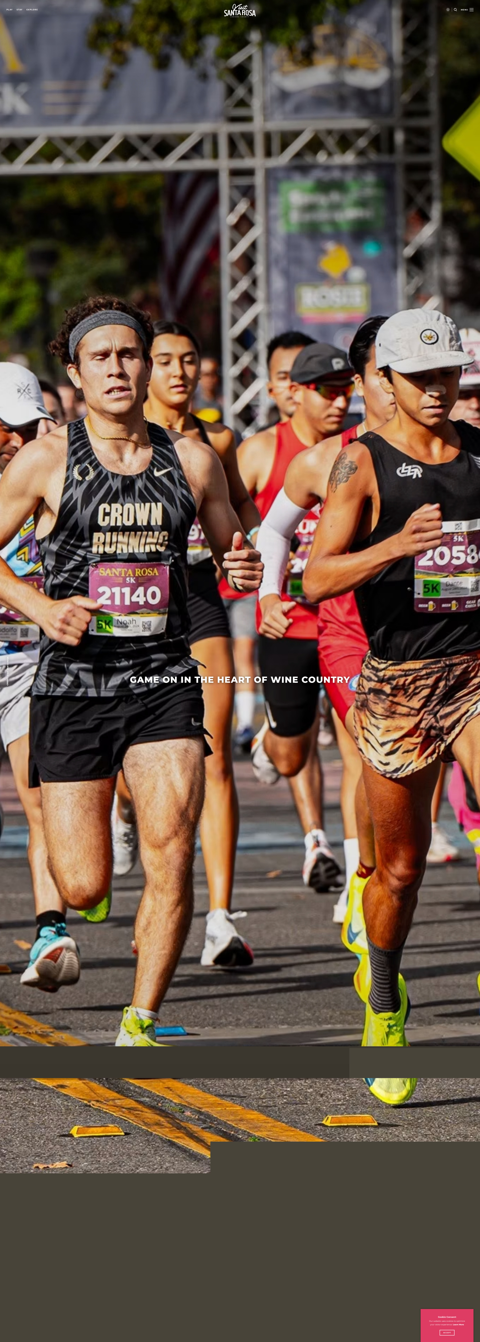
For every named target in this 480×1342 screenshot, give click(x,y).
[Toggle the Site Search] (455, 9)
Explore (32, 9)
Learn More (458, 1324)
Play (9, 9)
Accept (447, 1333)
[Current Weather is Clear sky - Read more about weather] (448, 10)
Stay (19, 9)
